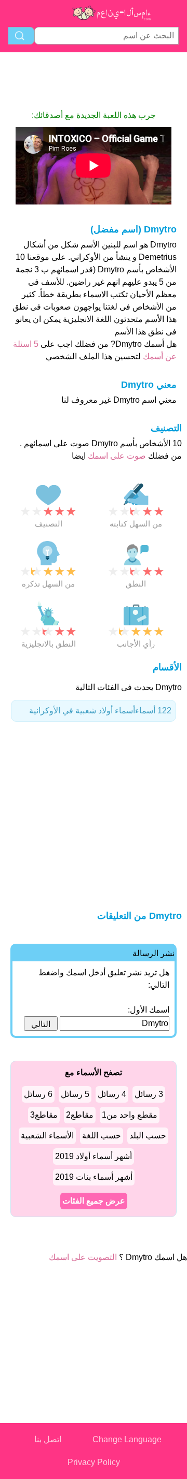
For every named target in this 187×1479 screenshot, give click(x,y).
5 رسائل (75, 1094)
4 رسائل (112, 1094)
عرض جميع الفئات (93, 1200)
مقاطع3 (44, 1114)
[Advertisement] (93, 80)
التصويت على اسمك (83, 1257)
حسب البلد (147, 1135)
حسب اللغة (101, 1135)
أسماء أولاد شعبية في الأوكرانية (100, 710)
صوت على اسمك (116, 455)
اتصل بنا (47, 1439)
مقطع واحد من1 (129, 1114)
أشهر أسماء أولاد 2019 (93, 1156)
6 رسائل (38, 1094)
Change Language (127, 1439)
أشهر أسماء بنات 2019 (93, 1177)
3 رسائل (149, 1094)
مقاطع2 (80, 1114)
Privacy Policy (94, 1462)
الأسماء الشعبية (47, 1135)
